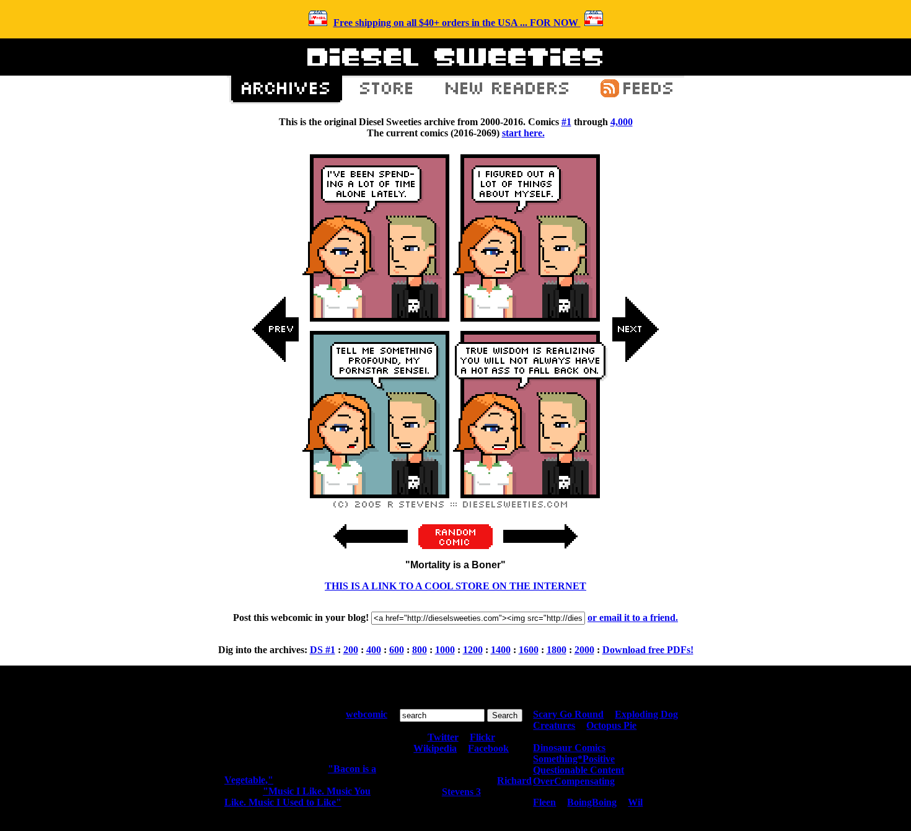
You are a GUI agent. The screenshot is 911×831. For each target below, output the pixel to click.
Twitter (443, 737)
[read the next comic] (635, 454)
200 (350, 649)
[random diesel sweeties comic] (455, 545)
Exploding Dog (646, 714)
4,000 (621, 122)
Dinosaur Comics (569, 747)
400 (373, 649)
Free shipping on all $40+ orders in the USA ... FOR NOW (457, 22)
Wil (635, 802)
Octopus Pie (611, 725)
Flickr (482, 737)
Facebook (488, 748)
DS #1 (322, 649)
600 (396, 649)
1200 (473, 649)
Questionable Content (578, 770)
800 (419, 649)
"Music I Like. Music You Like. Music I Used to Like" (297, 796)
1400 (501, 649)
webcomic (366, 714)
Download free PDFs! (647, 649)
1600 (529, 649)
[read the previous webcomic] (370, 555)
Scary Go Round (568, 714)
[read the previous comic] (276, 454)
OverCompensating (574, 781)
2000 (584, 649)
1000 (445, 649)
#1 (566, 122)
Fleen (544, 802)
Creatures (554, 725)
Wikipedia (435, 748)
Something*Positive (574, 759)
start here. (523, 133)
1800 (556, 649)
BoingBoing (592, 802)
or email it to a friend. (633, 617)
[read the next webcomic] (540, 555)
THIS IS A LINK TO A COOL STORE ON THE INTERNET (455, 586)
